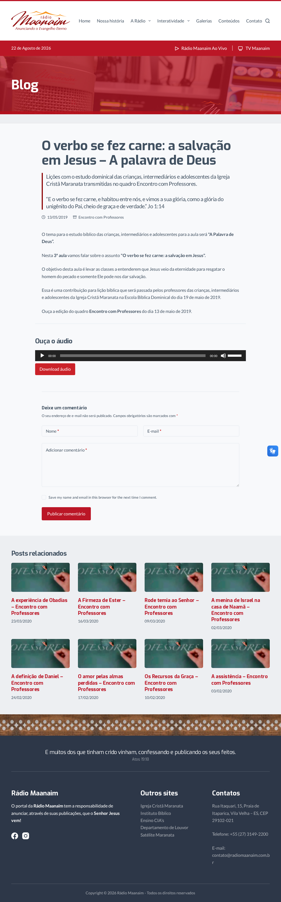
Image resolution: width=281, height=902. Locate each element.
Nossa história (110, 20)
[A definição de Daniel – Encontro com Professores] (40, 653)
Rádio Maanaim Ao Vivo (204, 48)
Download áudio (55, 369)
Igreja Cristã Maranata (161, 805)
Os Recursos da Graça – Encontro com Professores (171, 683)
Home (84, 20)
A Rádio (138, 20)
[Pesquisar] (267, 21)
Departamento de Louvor (164, 827)
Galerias (204, 20)
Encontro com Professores (101, 217)
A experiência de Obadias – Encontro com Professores (39, 606)
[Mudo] (223, 355)
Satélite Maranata (157, 834)
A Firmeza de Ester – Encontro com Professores (101, 606)
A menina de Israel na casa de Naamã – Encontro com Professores (235, 610)
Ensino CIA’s (152, 820)
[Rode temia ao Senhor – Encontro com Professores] (174, 577)
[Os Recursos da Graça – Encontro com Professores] (174, 653)
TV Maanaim (257, 48)
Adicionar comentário (66, 449)
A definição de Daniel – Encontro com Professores (37, 683)
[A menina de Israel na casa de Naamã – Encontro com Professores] (240, 577)
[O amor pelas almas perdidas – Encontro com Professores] (107, 653)
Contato (254, 20)
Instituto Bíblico (155, 813)
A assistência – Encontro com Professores (239, 679)
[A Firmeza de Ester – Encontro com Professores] (107, 577)
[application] (140, 355)
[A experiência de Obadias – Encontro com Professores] (40, 577)
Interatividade (170, 20)
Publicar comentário (66, 513)
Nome (52, 431)
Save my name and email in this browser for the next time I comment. (103, 497)
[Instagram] (25, 835)
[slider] (235, 355)
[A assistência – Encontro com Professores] (240, 653)
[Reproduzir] (42, 355)
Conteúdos (229, 20)
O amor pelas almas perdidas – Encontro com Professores (106, 683)
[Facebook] (14, 835)
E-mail (154, 431)
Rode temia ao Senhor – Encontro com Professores (172, 606)
